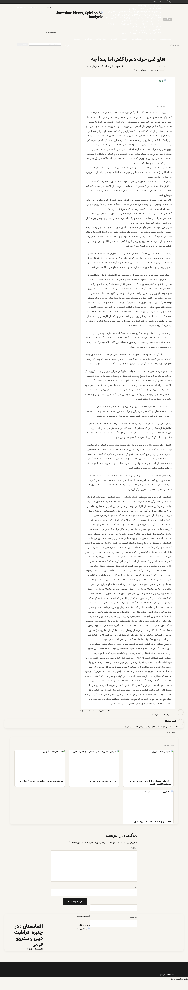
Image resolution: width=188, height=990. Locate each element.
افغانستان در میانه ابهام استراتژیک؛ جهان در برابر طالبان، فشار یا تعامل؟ (133, 17)
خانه (182, 45)
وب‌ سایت (133, 917)
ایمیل (135, 902)
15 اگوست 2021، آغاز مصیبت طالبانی (146, 26)
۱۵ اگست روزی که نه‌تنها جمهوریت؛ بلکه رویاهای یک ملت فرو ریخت (134, 23)
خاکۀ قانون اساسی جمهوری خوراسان (146, 29)
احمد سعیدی (153, 70)
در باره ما (88, 39)
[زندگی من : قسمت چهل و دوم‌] (94, 764)
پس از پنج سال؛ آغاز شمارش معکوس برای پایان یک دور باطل (137, 14)
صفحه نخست (165, 39)
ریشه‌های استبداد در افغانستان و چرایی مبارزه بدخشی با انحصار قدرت (134, 11)
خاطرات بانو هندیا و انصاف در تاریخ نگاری (145, 8)
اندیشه (124, 39)
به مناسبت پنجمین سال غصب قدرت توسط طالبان (141, 20)
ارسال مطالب (101, 39)
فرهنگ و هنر (136, 39)
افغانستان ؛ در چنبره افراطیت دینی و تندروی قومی (141, 32)
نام (136, 886)
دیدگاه (134, 848)
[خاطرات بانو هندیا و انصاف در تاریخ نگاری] (148, 804)
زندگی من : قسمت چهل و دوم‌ (149, 5)
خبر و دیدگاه (151, 39)
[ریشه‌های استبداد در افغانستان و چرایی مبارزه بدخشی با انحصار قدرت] (148, 764)
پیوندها (77, 39)
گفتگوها (114, 39)
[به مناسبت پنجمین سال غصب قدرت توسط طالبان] (40, 764)
